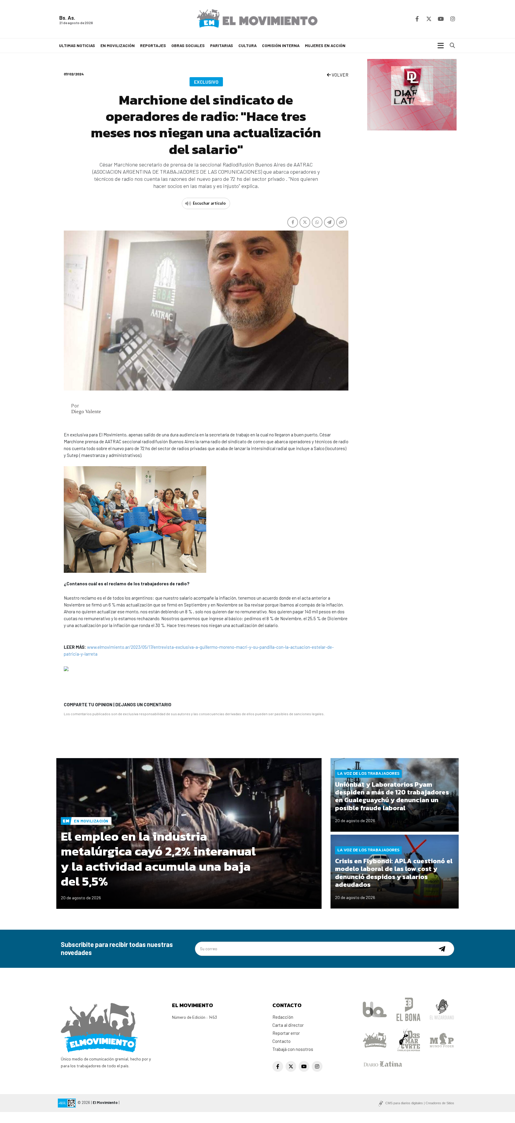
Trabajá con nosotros (292, 1049)
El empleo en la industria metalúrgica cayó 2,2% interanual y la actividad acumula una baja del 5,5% (158, 859)
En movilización (117, 45)
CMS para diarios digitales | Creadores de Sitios (419, 1103)
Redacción (282, 1017)
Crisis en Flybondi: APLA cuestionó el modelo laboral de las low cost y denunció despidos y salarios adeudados (393, 872)
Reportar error (286, 1033)
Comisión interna (281, 45)
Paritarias (221, 45)
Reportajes (153, 45)
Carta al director (288, 1025)
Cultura (247, 45)
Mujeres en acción (325, 45)
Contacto (281, 1041)
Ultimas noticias (77, 45)
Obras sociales (188, 45)
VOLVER (339, 74)
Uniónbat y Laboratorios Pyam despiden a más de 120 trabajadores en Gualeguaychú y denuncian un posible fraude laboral (392, 796)
